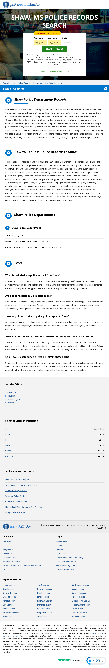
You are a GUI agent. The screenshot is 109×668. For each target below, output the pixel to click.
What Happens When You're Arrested (21, 485)
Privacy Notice (51, 57)
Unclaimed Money (79, 612)
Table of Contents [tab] (13, 88)
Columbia (9, 456)
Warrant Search (78, 616)
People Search (9, 609)
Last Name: (52, 38)
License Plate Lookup (81, 601)
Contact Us (7, 553)
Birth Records (8, 589)
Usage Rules (61, 542)
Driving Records (9, 597)
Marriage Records (45, 605)
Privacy (59, 549)
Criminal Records (10, 593)
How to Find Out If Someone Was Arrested (23, 507)
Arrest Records (9, 585)
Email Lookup (43, 597)
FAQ (4, 569)
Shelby (10, 406)
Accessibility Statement (66, 561)
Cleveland (11, 392)
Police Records (78, 609)
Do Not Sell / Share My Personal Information (22, 565)
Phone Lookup (43, 609)
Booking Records (44, 589)
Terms (59, 545)
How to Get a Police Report (17, 479)
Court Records (78, 589)
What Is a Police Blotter (15, 496)
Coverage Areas (9, 557)
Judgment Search (44, 601)
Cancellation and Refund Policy (69, 557)
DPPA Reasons (63, 553)
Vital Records (42, 616)
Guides (6, 545)
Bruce (7, 445)
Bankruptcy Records (80, 585)
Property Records (44, 612)
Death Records (43, 593)
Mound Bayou (13, 399)
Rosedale (11, 402)
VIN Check (7, 616)
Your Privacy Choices (12, 561)
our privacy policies (10, 636)
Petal (7, 434)
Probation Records (11, 612)
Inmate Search (9, 601)
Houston (11, 396)
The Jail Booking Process (16, 490)
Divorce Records (79, 593)
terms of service (96, 633)
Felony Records (78, 597)
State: (64, 38)
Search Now (53, 48)
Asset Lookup (43, 585)
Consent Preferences (65, 569)
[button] (96, 660)
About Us (7, 542)
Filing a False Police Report (16, 512)
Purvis (8, 440)
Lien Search (8, 605)
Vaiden (8, 450)
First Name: (38, 38)
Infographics (8, 549)
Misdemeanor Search (81, 605)
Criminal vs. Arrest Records (16, 501)
